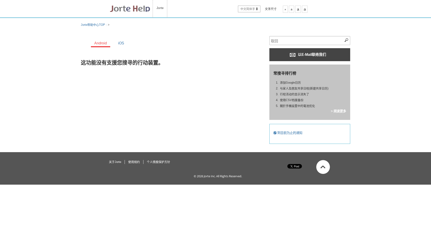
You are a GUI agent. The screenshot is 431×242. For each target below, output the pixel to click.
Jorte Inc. (210, 176)
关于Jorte (115, 162)
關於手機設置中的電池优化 (297, 106)
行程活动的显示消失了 (294, 94)
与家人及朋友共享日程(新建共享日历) (304, 88)
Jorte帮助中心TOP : (94, 24)
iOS (121, 43)
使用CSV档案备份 (291, 100)
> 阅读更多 (338, 111)
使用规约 (134, 162)
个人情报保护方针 (158, 162)
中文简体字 (247, 9)
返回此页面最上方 (323, 167)
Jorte (160, 8)
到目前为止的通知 (289, 133)
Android (100, 43)
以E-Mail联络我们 (311, 54)
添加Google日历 (290, 82)
